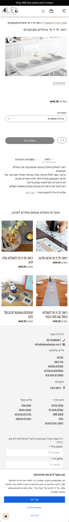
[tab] (49, 159)
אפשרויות (61, 113)
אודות (60, 357)
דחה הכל (34, 515)
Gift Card (58, 414)
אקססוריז (48, 23)
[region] (34, 495)
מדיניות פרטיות (23, 414)
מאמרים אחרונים (54, 375)
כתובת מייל (56, 447)
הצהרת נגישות (23, 419)
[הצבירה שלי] (6, 516)
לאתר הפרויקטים (54, 423)
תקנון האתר (25, 410)
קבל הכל (34, 499)
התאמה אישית (34, 507)
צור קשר (29, 192)
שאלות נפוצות (55, 366)
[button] (10, 40)
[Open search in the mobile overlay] (43, 11)
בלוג (61, 419)
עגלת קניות (57, 405)
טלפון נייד (57, 459)
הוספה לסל (30, 141)
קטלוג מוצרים (56, 410)
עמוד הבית (61, 23)
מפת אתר (26, 405)
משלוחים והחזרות (53, 371)
